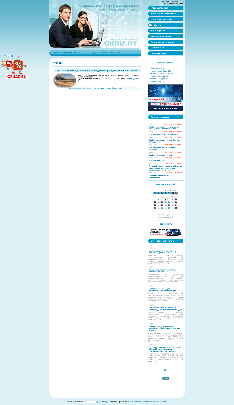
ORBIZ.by (103, 402)
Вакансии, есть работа (173, 124)
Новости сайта (156, 68)
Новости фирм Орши (74, 88)
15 (169, 202)
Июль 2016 (171, 190)
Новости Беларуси (157, 79)
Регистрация (65, 53)
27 (162, 208)
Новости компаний (157, 76)
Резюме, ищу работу (174, 163)
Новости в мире (156, 81)
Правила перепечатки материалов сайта (151, 402)
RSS (79, 53)
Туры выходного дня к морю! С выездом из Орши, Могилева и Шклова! (96, 70)
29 (169, 208)
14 (166, 202)
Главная (56, 53)
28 (166, 208)
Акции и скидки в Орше (159, 73)
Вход (74, 53)
